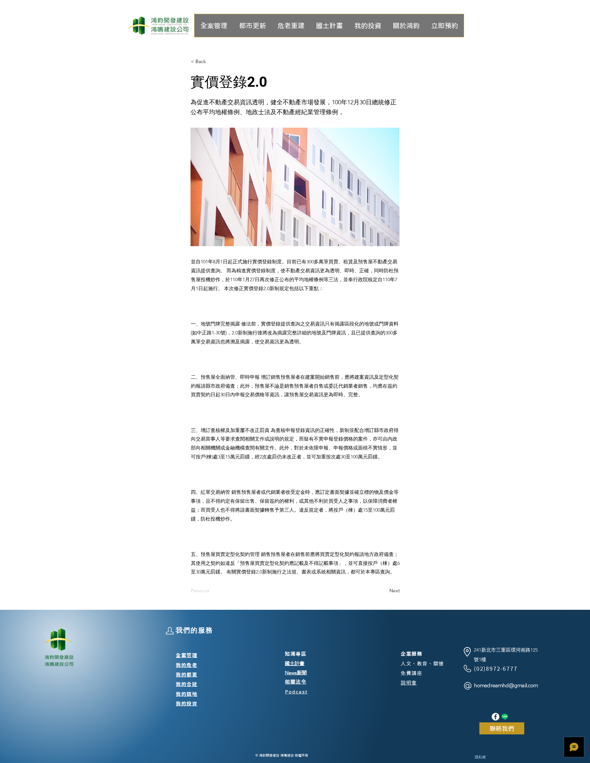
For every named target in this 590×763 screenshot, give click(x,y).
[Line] (505, 717)
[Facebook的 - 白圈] (495, 717)
